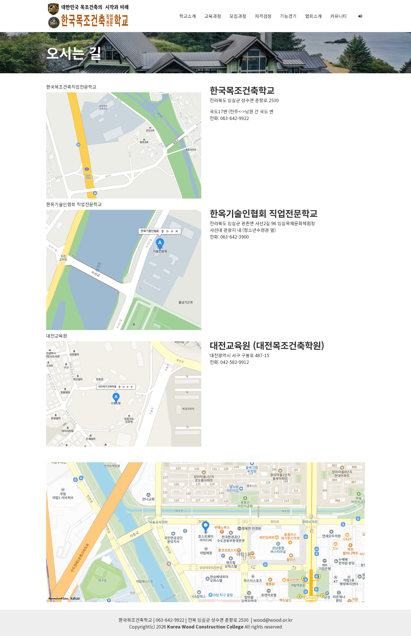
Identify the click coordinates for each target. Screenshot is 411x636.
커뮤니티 (338, 16)
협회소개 (313, 16)
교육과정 (212, 16)
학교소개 (187, 16)
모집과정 (238, 16)
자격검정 (263, 16)
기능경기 (288, 16)
